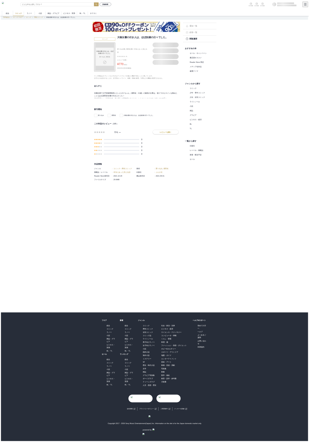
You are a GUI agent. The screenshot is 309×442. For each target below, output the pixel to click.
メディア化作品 (196, 67)
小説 (191, 106)
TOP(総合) (6, 17)
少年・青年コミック (197, 93)
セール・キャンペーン (198, 53)
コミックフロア (18, 17)
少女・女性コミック (197, 97)
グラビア (193, 115)
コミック (28, 17)
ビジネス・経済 (196, 120)
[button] (180, 408)
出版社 (192, 146)
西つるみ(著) (121, 49)
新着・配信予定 (196, 155)
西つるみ (101, 115)
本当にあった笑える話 (121, 172)
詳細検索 (105, 4)
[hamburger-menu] (305, 4)
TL (191, 128)
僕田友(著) (129, 49)
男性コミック (38, 17)
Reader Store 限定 (197, 62)
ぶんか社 (159, 172)
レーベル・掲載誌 (196, 150)
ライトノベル (195, 102)
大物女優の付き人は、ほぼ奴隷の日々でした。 (139, 115)
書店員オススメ (196, 58)
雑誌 (191, 111)
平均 (116, 132)
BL (191, 124)
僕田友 (114, 115)
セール (192, 159)
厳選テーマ (194, 71)
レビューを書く (122, 60)
